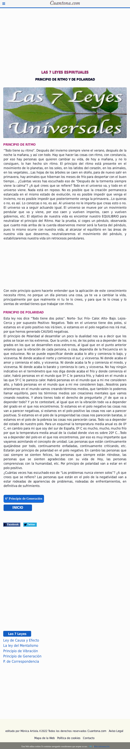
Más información (102, 746)
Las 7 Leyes (17, 634)
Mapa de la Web (44, 738)
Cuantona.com (97, 731)
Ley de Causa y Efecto (21, 640)
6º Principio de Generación (23, 498)
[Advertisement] (65, 41)
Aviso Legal (116, 731)
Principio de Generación (22, 656)
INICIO (17, 508)
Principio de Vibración (20, 651)
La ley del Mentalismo (20, 646)
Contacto (88, 738)
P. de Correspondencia (21, 661)
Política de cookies (68, 738)
